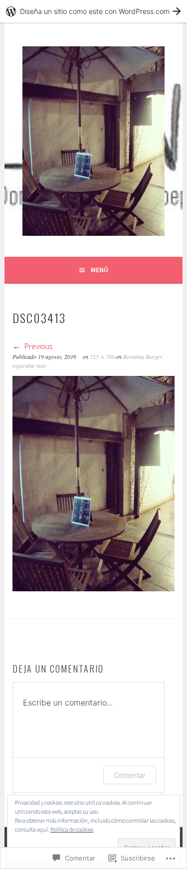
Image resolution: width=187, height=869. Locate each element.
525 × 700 (102, 356)
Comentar (130, 775)
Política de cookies (71, 829)
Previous (37, 346)
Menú (99, 269)
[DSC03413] (93, 588)
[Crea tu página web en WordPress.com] (93, 11)
